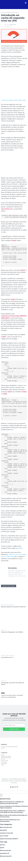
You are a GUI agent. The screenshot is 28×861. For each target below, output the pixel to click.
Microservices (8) (5, 850)
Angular (2, 754)
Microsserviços (4, 762)
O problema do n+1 (7, 657)
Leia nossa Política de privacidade (19, 780)
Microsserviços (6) (5, 856)
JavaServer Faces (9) (6, 833)
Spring (2, 765)
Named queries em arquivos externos (13, 606)
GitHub (20, 548)
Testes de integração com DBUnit (12, 632)
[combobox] (14, 792)
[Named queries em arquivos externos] (14, 595)
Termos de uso (14, 782)
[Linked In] (10, 787)
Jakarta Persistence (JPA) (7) (9, 838)
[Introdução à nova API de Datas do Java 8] (14, 671)
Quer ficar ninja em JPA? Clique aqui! (14, 100)
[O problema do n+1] (14, 646)
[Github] (17, 787)
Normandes (12, 568)
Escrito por (10, 24)
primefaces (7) (4, 853)
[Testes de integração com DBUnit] (14, 621)
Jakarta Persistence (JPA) (10, 12)
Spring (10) (3, 830)
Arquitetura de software (6, 756)
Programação (4, 763)
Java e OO (3, 630)
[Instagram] (15, 787)
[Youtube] (13, 787)
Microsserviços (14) (6, 827)
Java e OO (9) (4, 835)
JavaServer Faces (4, 760)
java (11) (2, 844)
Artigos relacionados (8, 586)
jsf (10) (2, 847)
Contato (2, 748)
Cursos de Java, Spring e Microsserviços (9, 746)
